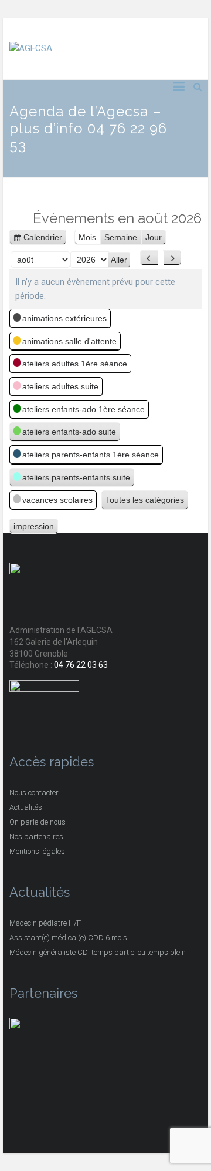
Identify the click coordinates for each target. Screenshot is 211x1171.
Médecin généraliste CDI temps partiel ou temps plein (97, 952)
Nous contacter (34, 792)
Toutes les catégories (145, 499)
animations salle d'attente (69, 341)
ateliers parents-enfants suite (76, 477)
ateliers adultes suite (60, 386)
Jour (153, 237)
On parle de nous (37, 821)
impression (33, 527)
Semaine (120, 237)
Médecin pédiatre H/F (45, 922)
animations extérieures (64, 318)
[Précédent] (149, 257)
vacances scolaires (57, 499)
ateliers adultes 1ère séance (74, 363)
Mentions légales (37, 851)
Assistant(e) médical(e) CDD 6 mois (68, 937)
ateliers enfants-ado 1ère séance (83, 409)
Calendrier (42, 238)
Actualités (25, 807)
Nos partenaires (36, 836)
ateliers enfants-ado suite (69, 431)
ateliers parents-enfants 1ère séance (90, 454)
